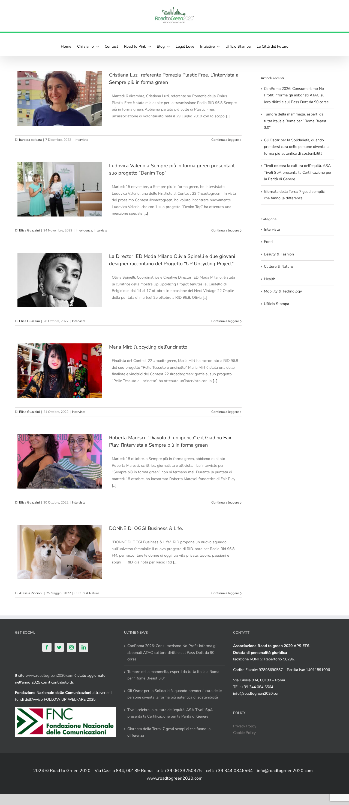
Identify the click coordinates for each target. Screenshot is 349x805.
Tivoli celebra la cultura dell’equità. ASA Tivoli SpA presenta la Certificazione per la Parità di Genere (297, 172)
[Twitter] (59, 647)
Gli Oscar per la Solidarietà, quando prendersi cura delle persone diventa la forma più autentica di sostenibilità (296, 147)
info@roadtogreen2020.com (257, 693)
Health (269, 279)
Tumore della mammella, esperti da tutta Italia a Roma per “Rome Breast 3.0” (295, 121)
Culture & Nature (86, 593)
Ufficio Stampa (276, 303)
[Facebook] (47, 647)
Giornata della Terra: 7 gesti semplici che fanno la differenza (168, 732)
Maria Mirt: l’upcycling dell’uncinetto (148, 347)
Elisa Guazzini (29, 230)
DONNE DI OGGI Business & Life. (146, 528)
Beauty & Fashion (279, 254)
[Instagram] (71, 647)
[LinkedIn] (83, 647)
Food (268, 241)
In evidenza (84, 230)
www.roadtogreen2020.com (49, 675)
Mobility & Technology (283, 291)
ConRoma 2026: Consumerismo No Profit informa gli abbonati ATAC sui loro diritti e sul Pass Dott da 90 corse (296, 95)
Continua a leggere (225, 140)
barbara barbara (30, 140)
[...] (228, 116)
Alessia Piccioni (31, 593)
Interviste (81, 140)
